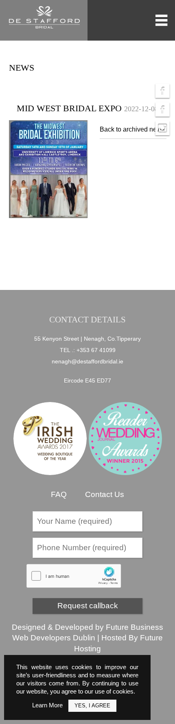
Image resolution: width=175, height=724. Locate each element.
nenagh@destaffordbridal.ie (87, 361)
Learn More (47, 705)
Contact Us (104, 494)
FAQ (59, 494)
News (21, 68)
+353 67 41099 (96, 350)
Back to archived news (132, 129)
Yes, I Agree (92, 705)
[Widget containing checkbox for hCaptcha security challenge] (73, 576)
